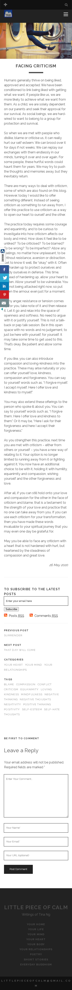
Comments (46, 616)
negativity (12, 704)
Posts (16, 616)
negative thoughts (35, 699)
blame (9, 684)
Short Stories (36, 959)
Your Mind (33, 664)
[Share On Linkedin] (4, 286)
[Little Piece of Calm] (8, 16)
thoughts (12, 714)
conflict (45, 684)
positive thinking (37, 704)
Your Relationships (36, 949)
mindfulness (31, 694)
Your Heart (13, 664)
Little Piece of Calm (36, 907)
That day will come (20, 649)
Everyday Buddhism (36, 964)
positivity (12, 709)
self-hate (52, 709)
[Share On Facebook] (4, 269)
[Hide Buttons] (2, 310)
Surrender (13, 635)
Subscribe (11, 609)
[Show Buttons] (3, 263)
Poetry (36, 954)
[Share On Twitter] (4, 278)
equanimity (29, 689)
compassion (26, 684)
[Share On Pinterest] (4, 294)
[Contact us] (4, 303)
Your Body (35, 944)
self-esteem (32, 709)
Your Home (14, 15)
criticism (11, 689)
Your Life (12, 20)
